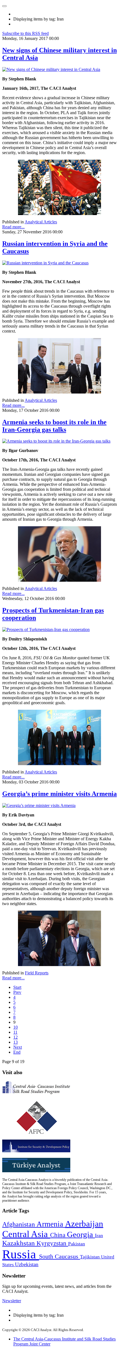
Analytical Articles (41, 221)
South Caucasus (59, 1256)
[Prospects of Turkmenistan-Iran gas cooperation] (46, 629)
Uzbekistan (26, 1264)
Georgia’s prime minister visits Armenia (59, 793)
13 (15, 1042)
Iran (99, 1235)
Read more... (13, 226)
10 (15, 1027)
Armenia (51, 1224)
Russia (20, 1254)
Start (17, 987)
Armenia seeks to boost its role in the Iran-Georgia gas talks (54, 425)
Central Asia (26, 1234)
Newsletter (11, 1300)
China (58, 1235)
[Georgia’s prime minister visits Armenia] (39, 805)
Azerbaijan (84, 1224)
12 (15, 1037)
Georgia (81, 1234)
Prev (17, 992)
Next (17, 1047)
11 (15, 1032)
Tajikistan (90, 1257)
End (16, 1052)
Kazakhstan (19, 1243)
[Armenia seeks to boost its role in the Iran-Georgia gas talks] (56, 441)
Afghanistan (19, 1224)
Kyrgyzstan (52, 1243)
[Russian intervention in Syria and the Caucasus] (45, 263)
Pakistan (76, 1244)
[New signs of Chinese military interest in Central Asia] (51, 69)
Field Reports (36, 973)
